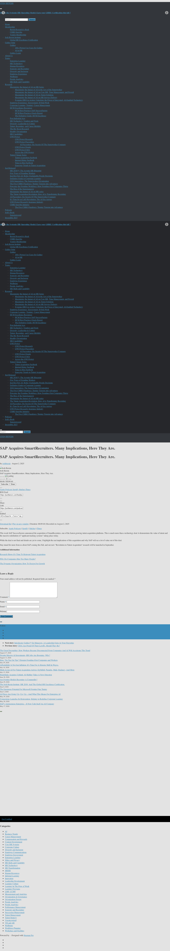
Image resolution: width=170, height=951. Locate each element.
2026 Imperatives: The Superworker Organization (29, 181)
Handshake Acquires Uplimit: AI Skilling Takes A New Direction (26, 674)
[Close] (1, 487)
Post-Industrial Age (17, 118)
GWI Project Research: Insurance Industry (26, 202)
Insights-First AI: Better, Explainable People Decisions (31, 175)
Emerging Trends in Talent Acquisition (30, 165)
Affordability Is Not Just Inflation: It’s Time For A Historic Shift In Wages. (29, 665)
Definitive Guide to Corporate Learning (25, 178)
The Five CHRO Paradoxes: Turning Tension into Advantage (34, 183)
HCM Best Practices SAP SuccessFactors (31, 110)
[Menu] (1, 8)
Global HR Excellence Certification (24, 40)
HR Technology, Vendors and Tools (24, 121)
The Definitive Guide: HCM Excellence (30, 115)
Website (3, 611)
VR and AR (10, 923)
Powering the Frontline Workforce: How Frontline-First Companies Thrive (39, 186)
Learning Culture (11, 883)
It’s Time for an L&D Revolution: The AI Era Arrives (31, 199)
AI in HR (18, 50)
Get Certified (7, 819)
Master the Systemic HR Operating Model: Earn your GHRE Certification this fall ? (35, 12)
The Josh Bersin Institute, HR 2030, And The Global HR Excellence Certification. (32, 684)
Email (3, 606)
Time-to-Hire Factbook (24, 162)
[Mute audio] (1, 479)
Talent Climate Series (18, 155)
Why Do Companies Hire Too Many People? (18, 559)
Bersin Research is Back (19, 29)
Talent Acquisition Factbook (26, 157)
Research (8, 84)
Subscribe (4, 484)
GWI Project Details (23, 147)
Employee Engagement (14, 855)
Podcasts (8, 209)
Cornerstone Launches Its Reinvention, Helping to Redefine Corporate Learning (31, 699)
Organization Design (13, 899)
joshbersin (6, 463)
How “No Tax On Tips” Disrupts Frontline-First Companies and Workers (29, 660)
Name (3, 601)
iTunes (27, 489)
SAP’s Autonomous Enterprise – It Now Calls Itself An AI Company (27, 703)
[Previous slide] (3, 12)
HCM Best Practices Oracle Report (29, 113)
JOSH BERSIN (6, 3)
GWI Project (15, 136)
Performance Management (15, 907)
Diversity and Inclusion (19, 71)
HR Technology (16, 63)
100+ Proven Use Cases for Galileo (28, 47)
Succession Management (14, 912)
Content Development (13, 841)
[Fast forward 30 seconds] (10, 479)
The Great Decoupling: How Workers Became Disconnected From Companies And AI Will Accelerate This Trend (45, 650)
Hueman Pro (29, 935)
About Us (9, 55)
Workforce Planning (13, 928)
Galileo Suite (10, 42)
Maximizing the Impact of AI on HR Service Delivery (36, 97)
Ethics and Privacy (12, 860)
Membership (10, 27)
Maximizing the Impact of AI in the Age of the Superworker (38, 89)
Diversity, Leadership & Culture (22, 123)
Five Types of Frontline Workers (22, 173)
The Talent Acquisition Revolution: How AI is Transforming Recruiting (38, 194)
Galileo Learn (15, 53)
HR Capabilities (16, 134)
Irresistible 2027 (11, 217)
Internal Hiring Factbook (24, 160)
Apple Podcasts (6, 489)
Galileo (13, 45)
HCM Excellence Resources (21, 108)
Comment (4, 597)
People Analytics (16, 79)
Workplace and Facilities (14, 930)
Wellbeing (14, 76)
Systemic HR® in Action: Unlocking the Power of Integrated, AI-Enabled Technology (49, 100)
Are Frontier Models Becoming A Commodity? (18, 679)
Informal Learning (12, 875)
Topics (7, 58)
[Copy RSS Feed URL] (1, 498)
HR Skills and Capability (20, 81)
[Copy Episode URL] (1, 511)
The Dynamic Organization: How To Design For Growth (22, 563)
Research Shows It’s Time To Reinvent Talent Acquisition (22, 554)
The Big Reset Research (19, 128)
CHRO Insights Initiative (19, 204)
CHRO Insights (16, 32)
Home (7, 24)
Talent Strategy (11, 917)
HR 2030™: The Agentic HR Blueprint (25, 170)
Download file (5, 523)
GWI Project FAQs (22, 149)
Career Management (13, 836)
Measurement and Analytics (16, 894)
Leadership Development (15, 881)
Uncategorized (10, 920)
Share (13, 484)
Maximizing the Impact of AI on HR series (27, 191)
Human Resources (17, 66)
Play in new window (21, 523)
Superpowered (15, 215)
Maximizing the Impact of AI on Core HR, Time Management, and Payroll (44, 92)
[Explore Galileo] (42, 815)
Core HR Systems (12, 844)
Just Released (10, 168)
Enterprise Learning (18, 60)
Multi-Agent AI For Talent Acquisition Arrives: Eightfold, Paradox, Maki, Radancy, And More (37, 669)
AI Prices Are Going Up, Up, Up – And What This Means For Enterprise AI (30, 694)
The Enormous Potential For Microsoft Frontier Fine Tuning (23, 689)
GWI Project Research (24, 139)
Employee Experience (18, 74)
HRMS (8, 870)
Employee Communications (16, 852)
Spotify (16, 489)
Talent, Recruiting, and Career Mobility (25, 126)
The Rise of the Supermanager (22, 189)
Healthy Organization (18, 131)
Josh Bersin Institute (13, 37)
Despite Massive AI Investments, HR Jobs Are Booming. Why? (25, 655)
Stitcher (22, 489)
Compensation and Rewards (16, 839)
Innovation (9, 878)
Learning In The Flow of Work (17, 886)
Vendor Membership (18, 34)
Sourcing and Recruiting (19, 68)
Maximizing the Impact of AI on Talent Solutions (34, 94)
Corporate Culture (12, 847)
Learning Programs (12, 889)
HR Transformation (12, 868)
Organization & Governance (16, 896)
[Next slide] (166, 12)
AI (6, 831)
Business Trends (11, 834)
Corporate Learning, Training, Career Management (30, 105)
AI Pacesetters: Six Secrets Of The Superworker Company (43, 144)
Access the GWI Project (24, 152)
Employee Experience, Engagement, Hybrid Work (29, 102)
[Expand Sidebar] (1, 621)
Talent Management (13, 915)
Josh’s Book (9, 212)
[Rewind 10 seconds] (3, 479)
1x (7, 479)
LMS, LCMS (10, 891)
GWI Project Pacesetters (24, 142)
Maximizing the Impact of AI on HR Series (27, 87)
